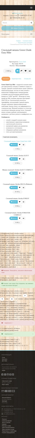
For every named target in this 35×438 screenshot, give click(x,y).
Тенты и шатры (6, 422)
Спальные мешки (7, 421)
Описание (6, 78)
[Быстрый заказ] (21, 71)
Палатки (4, 419)
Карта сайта (5, 384)
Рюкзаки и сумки (6, 426)
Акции (3, 370)
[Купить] (17, 71)
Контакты (4, 359)
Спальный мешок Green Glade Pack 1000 (17, 141)
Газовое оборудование (8, 432)
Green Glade (22, 61)
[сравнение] (30, 71)
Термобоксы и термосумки (9, 431)
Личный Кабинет (6, 397)
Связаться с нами (7, 381)
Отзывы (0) (27, 78)
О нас (3, 357)
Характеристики (16, 78)
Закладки (4, 401)
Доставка (4, 361)
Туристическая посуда (8, 429)
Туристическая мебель (8, 427)
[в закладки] (26, 71)
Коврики (4, 424)
